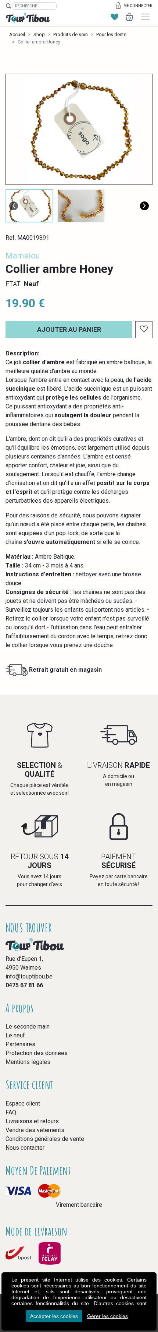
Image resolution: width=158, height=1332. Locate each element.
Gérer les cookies (107, 1316)
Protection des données (37, 1053)
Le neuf (15, 1035)
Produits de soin (70, 34)
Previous (13, 205)
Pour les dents (111, 34)
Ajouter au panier (69, 329)
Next (144, 205)
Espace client (23, 1103)
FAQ (11, 1112)
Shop (39, 34)
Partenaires (20, 1044)
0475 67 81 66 (24, 985)
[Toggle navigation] (145, 17)
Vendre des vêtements (35, 1130)
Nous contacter (25, 1147)
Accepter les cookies (54, 1316)
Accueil (17, 34)
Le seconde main (28, 1026)
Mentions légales (28, 1061)
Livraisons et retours (32, 1121)
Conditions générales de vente (45, 1138)
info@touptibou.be (29, 976)
